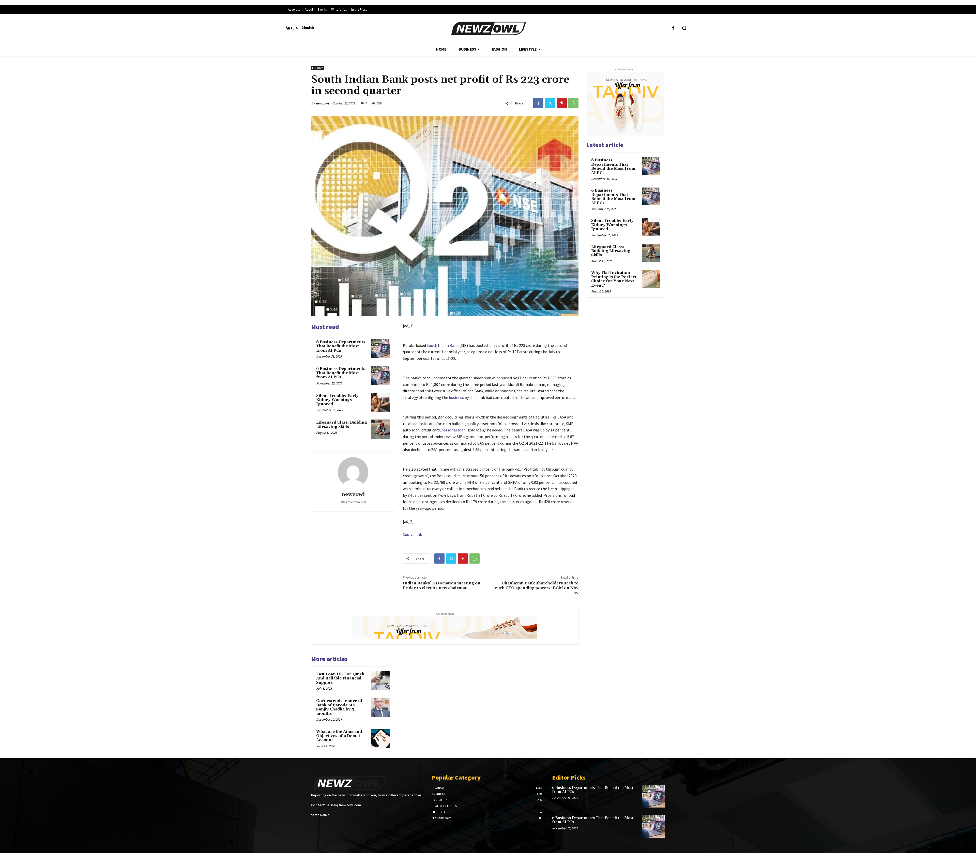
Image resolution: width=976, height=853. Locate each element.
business (456, 397)
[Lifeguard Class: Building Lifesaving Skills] (380, 429)
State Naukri (320, 815)
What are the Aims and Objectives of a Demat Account (339, 735)
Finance (317, 68)
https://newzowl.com (353, 502)
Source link (412, 534)
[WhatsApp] (573, 103)
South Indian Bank (443, 345)
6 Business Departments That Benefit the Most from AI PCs (340, 346)
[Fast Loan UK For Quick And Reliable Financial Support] (380, 681)
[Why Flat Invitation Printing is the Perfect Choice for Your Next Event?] (651, 279)
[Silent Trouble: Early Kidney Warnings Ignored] (380, 402)
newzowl (322, 103)
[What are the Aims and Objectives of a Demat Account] (380, 738)
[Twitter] (550, 103)
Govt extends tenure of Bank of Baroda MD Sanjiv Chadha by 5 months (339, 707)
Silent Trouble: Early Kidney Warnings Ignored (337, 400)
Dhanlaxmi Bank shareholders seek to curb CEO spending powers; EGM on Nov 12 (536, 588)
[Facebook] (673, 28)
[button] (684, 28)
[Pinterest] (562, 103)
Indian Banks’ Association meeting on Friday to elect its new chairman (441, 586)
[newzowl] (353, 472)
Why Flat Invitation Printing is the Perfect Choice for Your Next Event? (613, 279)
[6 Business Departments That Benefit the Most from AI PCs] (380, 349)
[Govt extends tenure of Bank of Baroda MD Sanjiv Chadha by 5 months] (380, 707)
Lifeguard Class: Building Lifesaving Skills (341, 424)
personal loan (453, 429)
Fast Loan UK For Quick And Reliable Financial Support (340, 678)
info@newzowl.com (346, 805)
